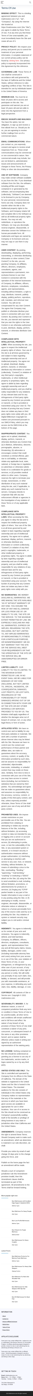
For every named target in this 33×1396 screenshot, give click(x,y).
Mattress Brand (15, 1234)
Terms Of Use (6, 1327)
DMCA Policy (5, 1324)
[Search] (30, 2)
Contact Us (5, 1319)
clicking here (14, 61)
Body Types (15, 1214)
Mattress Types (15, 1205)
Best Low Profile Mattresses (20, 1220)
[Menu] (2, 2)
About (4, 1316)
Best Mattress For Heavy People (21, 1211)
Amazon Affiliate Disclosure (9, 1321)
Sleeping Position (16, 1271)
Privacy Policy (6, 1330)
